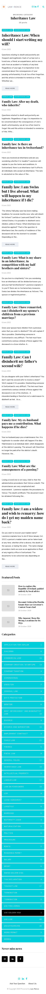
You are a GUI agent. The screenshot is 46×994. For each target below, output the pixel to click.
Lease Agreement (23, 800)
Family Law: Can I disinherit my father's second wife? (19, 361)
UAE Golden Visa (23, 913)
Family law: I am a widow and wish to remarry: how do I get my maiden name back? (23, 515)
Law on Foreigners (23, 787)
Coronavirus (23, 678)
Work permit (23, 933)
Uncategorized (23, 926)
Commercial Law (23, 658)
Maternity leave (23, 820)
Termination (23, 893)
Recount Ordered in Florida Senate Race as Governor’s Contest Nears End (31, 604)
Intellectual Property (23, 773)
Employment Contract (23, 734)
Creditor (23, 685)
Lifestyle (23, 807)
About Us (32, 983)
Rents (23, 846)
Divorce (23, 720)
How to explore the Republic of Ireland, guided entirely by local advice (31, 588)
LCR (23, 793)
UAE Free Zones (23, 906)
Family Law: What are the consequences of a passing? (20, 467)
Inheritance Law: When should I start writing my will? (22, 39)
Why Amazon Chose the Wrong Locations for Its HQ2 (29, 620)
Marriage (23, 813)
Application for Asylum (23, 645)
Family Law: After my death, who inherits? (20, 103)
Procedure (23, 840)
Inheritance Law (22, 30)
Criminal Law (23, 691)
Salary (23, 860)
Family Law (7, 30)
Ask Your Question (17, 983)
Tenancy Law (23, 886)
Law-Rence (34, 989)
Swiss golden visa (23, 873)
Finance (23, 747)
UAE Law (23, 919)
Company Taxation (23, 671)
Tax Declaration (23, 879)
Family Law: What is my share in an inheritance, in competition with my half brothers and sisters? (21, 263)
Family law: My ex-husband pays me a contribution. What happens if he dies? (21, 423)
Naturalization (23, 826)
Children (23, 651)
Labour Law (23, 780)
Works (23, 939)
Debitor (23, 705)
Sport (23, 866)
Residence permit (23, 853)
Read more (10, 88)
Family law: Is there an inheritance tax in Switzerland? (23, 145)
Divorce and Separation (23, 727)
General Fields (23, 760)
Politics (23, 833)
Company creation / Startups (23, 665)
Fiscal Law (23, 754)
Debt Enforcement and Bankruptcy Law (23, 712)
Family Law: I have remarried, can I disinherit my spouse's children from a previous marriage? (22, 312)
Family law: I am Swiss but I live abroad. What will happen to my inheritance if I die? (20, 193)
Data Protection (23, 698)
